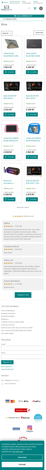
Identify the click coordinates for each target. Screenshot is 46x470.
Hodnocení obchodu (8, 325)
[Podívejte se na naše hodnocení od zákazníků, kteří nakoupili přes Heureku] (38, 418)
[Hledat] (29, 8)
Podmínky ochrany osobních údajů (12, 322)
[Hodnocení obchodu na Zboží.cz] (36, 401)
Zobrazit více (23, 295)
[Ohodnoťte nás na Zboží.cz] (23, 410)
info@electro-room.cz (11, 380)
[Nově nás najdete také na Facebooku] (16, 429)
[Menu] (41, 8)
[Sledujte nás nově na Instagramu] (29, 429)
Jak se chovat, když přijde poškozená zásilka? (16, 330)
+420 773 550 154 (10, 384)
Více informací (17, 451)
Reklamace (4, 319)
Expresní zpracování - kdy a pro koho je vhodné (16, 328)
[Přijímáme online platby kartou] (10, 401)
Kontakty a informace (8, 313)
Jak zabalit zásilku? (7, 333)
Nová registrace (6, 367)
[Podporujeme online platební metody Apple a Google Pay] (23, 401)
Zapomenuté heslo (7, 369)
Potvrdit (22, 464)
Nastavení (22, 457)
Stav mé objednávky (8, 311)
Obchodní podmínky (8, 316)
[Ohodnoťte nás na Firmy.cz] (18, 418)
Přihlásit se (7, 362)
